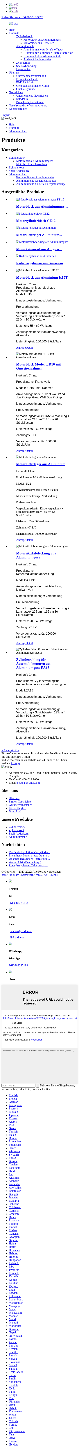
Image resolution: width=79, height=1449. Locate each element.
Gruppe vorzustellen (20, 804)
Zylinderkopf (23, 62)
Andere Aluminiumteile (37, 59)
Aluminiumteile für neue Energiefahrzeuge (48, 52)
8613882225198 (18, 903)
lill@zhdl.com (17, 937)
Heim (12, 29)
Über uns (14, 72)
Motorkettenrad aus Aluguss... (39, 249)
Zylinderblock (24, 36)
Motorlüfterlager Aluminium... (39, 235)
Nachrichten (16, 92)
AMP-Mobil (51, 874)
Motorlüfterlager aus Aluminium (40, 464)
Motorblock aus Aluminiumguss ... (42, 206)
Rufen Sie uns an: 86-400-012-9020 (22, 17)
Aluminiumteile (25, 46)
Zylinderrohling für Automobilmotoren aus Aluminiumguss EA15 (33, 664)
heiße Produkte (10, 874)
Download (15, 811)
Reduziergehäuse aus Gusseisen (39, 263)
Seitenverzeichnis (31, 874)
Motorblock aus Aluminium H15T (42, 277)
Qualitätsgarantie (26, 89)
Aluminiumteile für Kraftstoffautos (44, 49)
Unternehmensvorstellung (31, 75)
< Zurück (10, 750)
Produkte (14, 33)
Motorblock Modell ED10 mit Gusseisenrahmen (38, 366)
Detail (29, 347)
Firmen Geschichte (27, 79)
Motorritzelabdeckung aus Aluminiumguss (36, 555)
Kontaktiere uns (18, 108)
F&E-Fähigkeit (25, 82)
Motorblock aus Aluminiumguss (42, 39)
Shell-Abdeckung (26, 66)
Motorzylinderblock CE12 (36, 221)
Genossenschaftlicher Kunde (32, 85)
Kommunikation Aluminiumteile (42, 56)
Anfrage (21, 347)
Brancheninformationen (30, 102)
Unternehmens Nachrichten (32, 95)
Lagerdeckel (23, 69)
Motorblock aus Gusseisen (39, 42)
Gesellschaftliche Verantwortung (27, 105)
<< (3, 750)
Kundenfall (22, 98)
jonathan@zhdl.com (28, 782)
